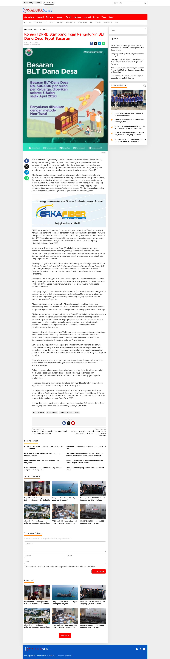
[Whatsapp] (103, 43)
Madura (26, 44)
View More (65, 635)
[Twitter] (68, 423)
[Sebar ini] (91, 43)
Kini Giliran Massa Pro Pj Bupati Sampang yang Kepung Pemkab (42, 454)
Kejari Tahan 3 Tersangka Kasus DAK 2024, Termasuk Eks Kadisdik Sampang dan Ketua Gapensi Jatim (36, 499)
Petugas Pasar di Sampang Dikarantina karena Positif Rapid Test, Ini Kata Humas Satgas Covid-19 (88, 432)
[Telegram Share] (99, 43)
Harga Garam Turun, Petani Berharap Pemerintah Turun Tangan (43, 447)
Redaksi (51, 656)
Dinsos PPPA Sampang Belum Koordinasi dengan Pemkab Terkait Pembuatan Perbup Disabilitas (84, 454)
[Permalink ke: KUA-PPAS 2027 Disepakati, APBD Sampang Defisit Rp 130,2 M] (93, 511)
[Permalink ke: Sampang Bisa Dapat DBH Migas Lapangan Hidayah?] (65, 488)
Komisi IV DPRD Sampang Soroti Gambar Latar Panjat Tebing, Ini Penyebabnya (130, 127)
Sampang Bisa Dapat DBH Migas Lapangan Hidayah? (64, 499)
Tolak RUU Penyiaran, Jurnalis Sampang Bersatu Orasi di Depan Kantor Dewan (84, 462)
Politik (31, 44)
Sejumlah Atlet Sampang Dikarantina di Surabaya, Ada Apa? (129, 121)
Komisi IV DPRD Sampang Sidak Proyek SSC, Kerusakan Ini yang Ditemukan (129, 134)
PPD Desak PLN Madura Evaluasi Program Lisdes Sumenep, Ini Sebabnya (64, 522)
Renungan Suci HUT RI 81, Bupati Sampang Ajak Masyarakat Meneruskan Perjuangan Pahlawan (92, 499)
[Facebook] (64, 423)
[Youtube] (73, 423)
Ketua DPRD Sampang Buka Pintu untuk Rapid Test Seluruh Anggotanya (49, 431)
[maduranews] (38, 10)
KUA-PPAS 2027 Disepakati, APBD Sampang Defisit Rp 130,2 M (92, 522)
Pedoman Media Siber (65, 656)
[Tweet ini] (95, 43)
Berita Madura (38, 412)
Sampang (37, 44)
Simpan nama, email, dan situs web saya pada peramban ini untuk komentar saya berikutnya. (61, 566)
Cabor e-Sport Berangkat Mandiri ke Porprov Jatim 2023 (128, 114)
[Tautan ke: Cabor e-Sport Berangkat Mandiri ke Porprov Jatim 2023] (128, 100)
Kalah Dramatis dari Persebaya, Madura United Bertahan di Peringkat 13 (130, 140)
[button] (145, 3)
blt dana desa (52, 412)
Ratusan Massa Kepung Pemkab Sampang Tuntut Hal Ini (85, 469)
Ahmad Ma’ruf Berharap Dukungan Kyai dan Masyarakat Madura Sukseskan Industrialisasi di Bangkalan (37, 522)
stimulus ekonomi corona (69, 412)
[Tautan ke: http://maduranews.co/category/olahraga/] (144, 85)
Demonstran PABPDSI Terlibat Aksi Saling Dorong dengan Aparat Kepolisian (43, 469)
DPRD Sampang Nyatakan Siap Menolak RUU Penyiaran (41, 462)
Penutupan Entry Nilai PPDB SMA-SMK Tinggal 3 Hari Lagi (86, 447)
